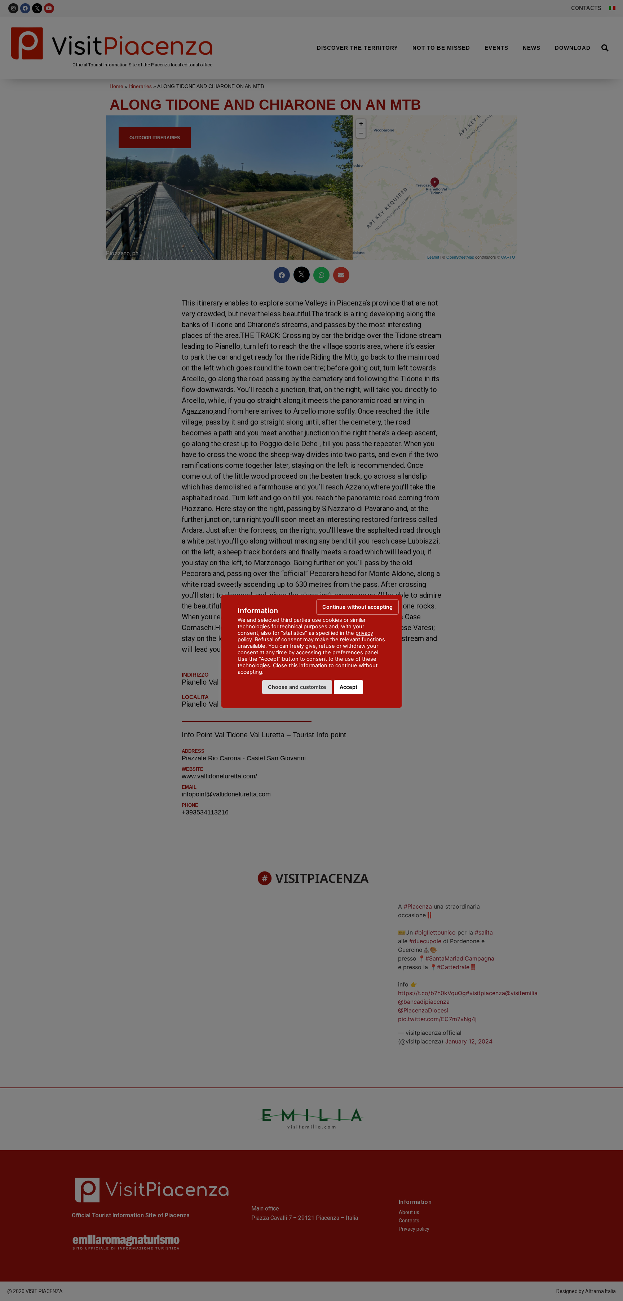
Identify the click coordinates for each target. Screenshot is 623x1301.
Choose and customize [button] (297, 687)
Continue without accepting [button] (357, 607)
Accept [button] (348, 687)
